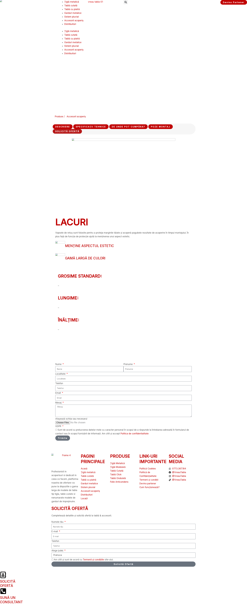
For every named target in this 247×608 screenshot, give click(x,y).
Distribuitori (70, 24)
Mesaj (58, 402)
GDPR (58, 426)
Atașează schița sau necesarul (71, 418)
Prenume (128, 364)
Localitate (60, 374)
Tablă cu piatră (72, 9)
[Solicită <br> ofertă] (3, 575)
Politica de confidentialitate (135, 433)
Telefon (59, 383)
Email (58, 393)
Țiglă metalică (71, 2)
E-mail (55, 531)
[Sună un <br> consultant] (3, 591)
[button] (125, 2)
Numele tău (57, 522)
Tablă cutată (70, 5)
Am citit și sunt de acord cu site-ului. (83, 559)
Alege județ (57, 550)
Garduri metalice (72, 13)
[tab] (63, 126)
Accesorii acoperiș (73, 20)
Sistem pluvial (71, 16)
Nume (58, 364)
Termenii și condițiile (94, 559)
